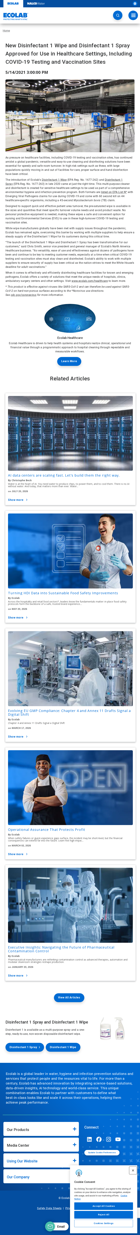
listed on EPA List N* (114, 192)
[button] (117, 15)
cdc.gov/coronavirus (24, 295)
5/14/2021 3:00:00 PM (26, 72)
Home (6, 30)
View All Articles (69, 997)
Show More (16, 500)
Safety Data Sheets (49, 1208)
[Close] (133, 1170)
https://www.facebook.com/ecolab (99, 1139)
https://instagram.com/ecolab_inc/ (108, 1139)
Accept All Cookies (104, 1206)
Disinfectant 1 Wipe (54, 179)
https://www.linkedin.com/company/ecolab (89, 1139)
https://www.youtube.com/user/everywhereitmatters (118, 1139)
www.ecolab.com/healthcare (90, 281)
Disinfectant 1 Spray (23, 1047)
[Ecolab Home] (14, 16)
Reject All (103, 1214)
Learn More (69, 361)
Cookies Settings (104, 1223)
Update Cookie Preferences (102, 1152)
